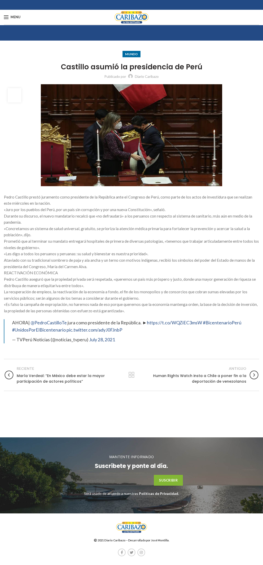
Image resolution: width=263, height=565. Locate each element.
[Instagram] (141, 552)
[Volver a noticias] (131, 375)
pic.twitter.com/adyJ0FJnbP (94, 330)
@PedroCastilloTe (49, 322)
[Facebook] (122, 552)
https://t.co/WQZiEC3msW (174, 322)
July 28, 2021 (102, 339)
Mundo (131, 54)
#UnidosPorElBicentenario (39, 330)
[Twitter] (131, 552)
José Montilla (160, 540)
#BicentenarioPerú (222, 322)
